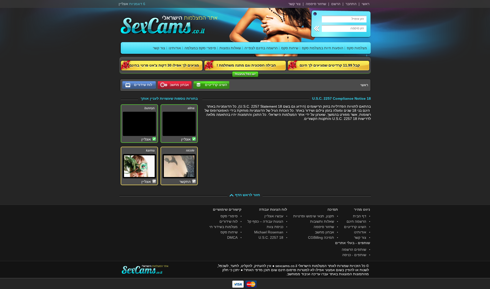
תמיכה (332, 209)
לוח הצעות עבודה (273, 209)
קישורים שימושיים (227, 209)
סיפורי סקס (229, 216)
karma (150, 150)
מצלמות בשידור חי (223, 227)
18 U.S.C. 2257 (271, 237)
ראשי (365, 4)
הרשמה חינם (356, 221)
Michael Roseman (268, 232)
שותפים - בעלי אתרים (352, 243)
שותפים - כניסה (354, 255)
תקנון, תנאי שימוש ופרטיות (313, 216)
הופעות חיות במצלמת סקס (322, 48)
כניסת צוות (275, 227)
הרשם (335, 4)
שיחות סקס (289, 48)
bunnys (149, 108)
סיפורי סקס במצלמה (200, 48)
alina (191, 108)
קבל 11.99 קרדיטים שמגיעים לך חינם (330, 65)
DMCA (232, 237)
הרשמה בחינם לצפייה (261, 48)
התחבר (351, 4)
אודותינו (175, 48)
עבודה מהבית (354, 56)
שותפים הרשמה (354, 249)
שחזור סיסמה (316, 4)
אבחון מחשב (324, 232)
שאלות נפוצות (230, 48)
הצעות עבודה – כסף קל (265, 221)
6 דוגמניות (137, 4)
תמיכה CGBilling (321, 237)
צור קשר (294, 4)
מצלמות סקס (357, 48)
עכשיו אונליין (273, 216)
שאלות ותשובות (322, 221)
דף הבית (359, 216)
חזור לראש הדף (247, 195)
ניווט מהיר (362, 209)
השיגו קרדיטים (216, 85)
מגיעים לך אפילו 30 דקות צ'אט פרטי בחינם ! (163, 65)
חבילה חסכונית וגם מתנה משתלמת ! (246, 65)
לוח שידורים (228, 221)
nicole (190, 150)
